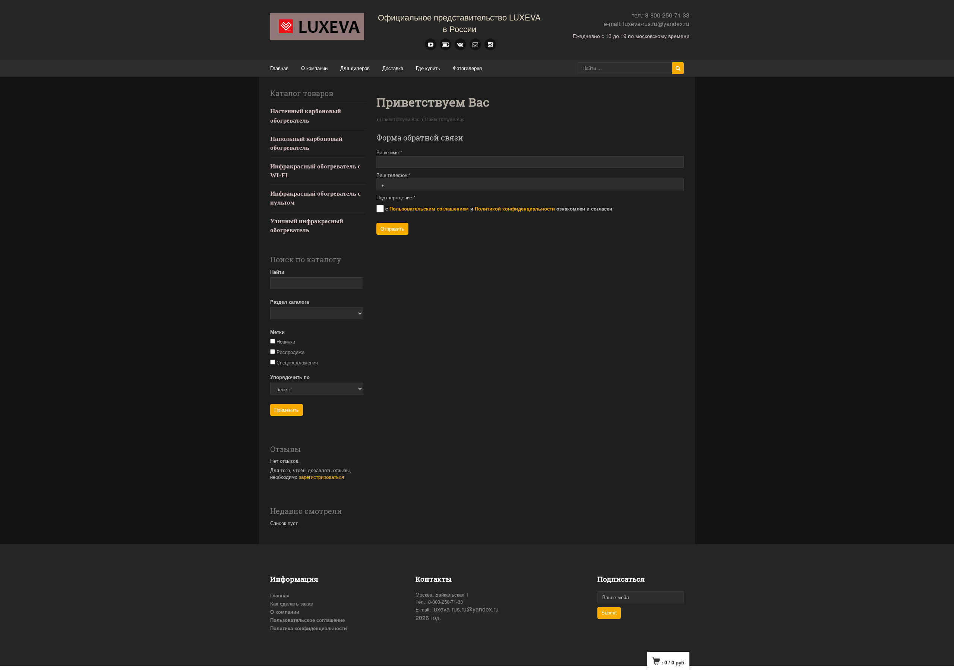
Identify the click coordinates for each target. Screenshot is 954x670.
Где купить (428, 68)
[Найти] (678, 68)
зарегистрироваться (321, 477)
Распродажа (290, 352)
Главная (279, 68)
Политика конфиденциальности (308, 628)
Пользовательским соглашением (429, 208)
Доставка (392, 68)
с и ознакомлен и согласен (498, 208)
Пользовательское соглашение (307, 619)
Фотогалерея (467, 68)
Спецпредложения (297, 363)
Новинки (286, 342)
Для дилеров (355, 68)
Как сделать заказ (291, 603)
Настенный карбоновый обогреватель (305, 116)
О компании (314, 68)
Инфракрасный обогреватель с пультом (315, 198)
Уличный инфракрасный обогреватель (306, 226)
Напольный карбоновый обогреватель (306, 143)
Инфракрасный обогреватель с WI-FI (315, 171)
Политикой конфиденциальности (515, 208)
